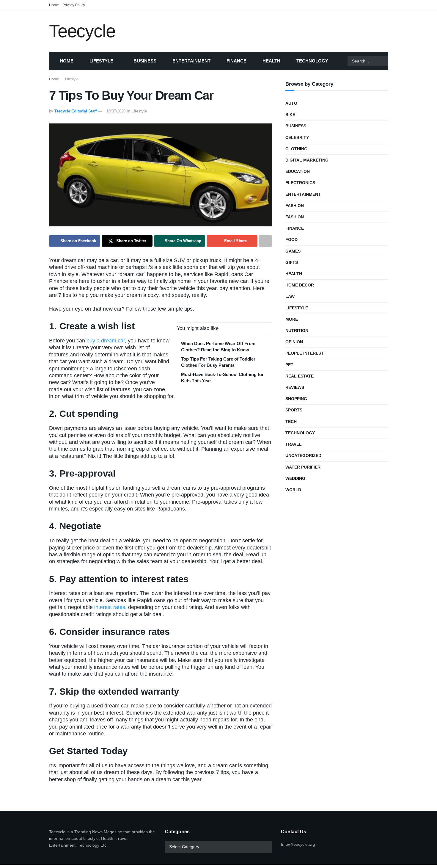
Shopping (296, 398)
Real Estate (299, 376)
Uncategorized (303, 455)
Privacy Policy (73, 5)
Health (271, 60)
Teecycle (82, 31)
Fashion (294, 205)
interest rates (109, 607)
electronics (300, 182)
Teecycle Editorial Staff (75, 111)
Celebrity (297, 137)
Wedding (295, 478)
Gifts (291, 262)
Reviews (294, 387)
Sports (293, 410)
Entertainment (191, 60)
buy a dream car (106, 341)
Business (144, 60)
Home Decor (299, 285)
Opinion (294, 341)
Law (290, 296)
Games (293, 251)
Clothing (296, 148)
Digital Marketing (306, 160)
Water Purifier (302, 467)
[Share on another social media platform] (265, 241)
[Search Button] (395, 61)
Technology (312, 60)
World (293, 489)
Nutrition (296, 330)
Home (54, 5)
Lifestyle (101, 60)
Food (291, 239)
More (291, 319)
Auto (291, 103)
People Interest (304, 353)
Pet (289, 364)
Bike (290, 114)
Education (297, 171)
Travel (293, 444)
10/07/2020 (115, 111)
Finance (236, 60)
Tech (291, 421)
